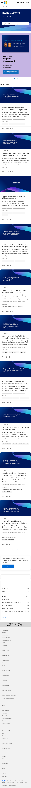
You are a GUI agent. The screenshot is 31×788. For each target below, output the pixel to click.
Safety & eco (17, 783)
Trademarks (11, 783)
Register (22, 2)
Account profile (5, 657)
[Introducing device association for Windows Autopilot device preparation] (15, 95)
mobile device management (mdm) (11, 602)
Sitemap (3, 782)
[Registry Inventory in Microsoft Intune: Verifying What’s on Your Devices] (15, 277)
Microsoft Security (5, 710)
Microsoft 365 (4, 715)
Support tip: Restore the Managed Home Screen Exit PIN (13, 197)
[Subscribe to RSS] (21, 625)
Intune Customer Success (19, 119)
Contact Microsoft (10, 782)
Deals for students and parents (8, 698)
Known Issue (5, 599)
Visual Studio (4, 751)
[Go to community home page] (5, 2)
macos (4, 597)
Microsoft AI (4, 708)
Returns (3, 665)
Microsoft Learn (5, 738)
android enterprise (7, 605)
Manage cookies (23, 782)
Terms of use (4, 783)
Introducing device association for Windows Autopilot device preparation (15, 109)
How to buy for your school (7, 693)
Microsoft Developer (6, 735)
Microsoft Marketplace (6, 746)
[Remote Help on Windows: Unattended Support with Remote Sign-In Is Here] (15, 141)
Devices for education (6, 685)
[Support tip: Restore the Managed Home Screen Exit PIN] (15, 184)
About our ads (4, 785)
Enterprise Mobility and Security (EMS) (13, 611)
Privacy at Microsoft (6, 766)
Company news (5, 763)
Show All (4, 617)
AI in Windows (4, 645)
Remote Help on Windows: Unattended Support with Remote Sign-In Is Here (15, 154)
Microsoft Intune (6, 6)
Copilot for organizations (6, 640)
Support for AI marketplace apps (8, 740)
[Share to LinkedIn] (8, 625)
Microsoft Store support (6, 662)
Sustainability (4, 776)
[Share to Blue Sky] (18, 625)
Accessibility (4, 773)
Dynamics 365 (4, 713)
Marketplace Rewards (6, 748)
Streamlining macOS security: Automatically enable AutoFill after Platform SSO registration (14, 522)
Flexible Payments (5, 675)
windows (4, 614)
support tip (5, 588)
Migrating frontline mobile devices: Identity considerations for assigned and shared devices (15, 474)
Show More (16, 549)
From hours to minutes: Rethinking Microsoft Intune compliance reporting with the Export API (15, 337)
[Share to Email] (23, 625)
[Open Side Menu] (2, 2)
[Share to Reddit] (15, 625)
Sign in (8, 566)
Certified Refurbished (6, 670)
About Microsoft (5, 760)
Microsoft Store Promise (6, 673)
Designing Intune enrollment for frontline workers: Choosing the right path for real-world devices (14, 383)
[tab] (14, 78)
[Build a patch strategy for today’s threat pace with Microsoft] (15, 415)
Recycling (24, 783)
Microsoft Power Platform (7, 718)
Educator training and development (8, 695)
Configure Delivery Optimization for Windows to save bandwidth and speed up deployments (15, 245)
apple (3, 594)
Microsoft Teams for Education (8, 688)
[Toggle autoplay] (17, 78)
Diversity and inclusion (6, 771)
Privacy (17, 782)
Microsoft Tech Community (7, 743)
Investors (3, 768)
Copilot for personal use (6, 642)
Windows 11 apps (5, 650)
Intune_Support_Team (7, 119)
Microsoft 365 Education (6, 690)
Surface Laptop (5, 635)
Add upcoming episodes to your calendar (10, 72)
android (4, 591)
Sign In (27, 2)
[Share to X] (13, 625)
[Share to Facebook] (10, 625)
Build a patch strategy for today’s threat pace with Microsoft (15, 428)
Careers (3, 758)
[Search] (18, 2)
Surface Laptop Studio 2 (6, 637)
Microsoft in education (6, 682)
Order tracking (4, 668)
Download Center (5, 660)
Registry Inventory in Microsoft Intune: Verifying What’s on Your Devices (15, 291)
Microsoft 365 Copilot (6, 723)
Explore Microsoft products (7, 647)
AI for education (5, 700)
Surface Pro (4, 632)
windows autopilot (7, 608)
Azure (3, 733)
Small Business (5, 725)
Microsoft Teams (5, 720)
